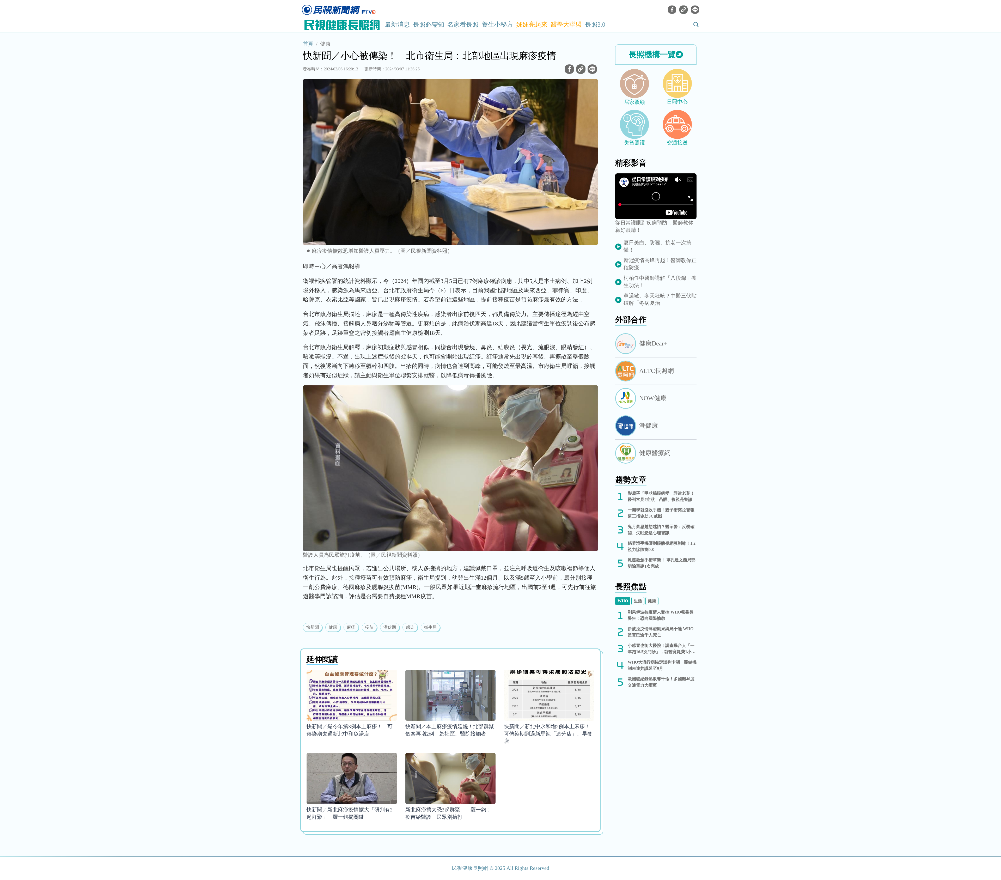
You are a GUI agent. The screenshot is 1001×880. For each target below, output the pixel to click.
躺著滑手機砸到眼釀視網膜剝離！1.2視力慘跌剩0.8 (661, 546)
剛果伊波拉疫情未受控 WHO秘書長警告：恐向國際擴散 (660, 615)
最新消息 (397, 24)
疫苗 (369, 627)
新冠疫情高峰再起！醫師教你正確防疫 (660, 263)
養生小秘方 (497, 24)
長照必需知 (428, 24)
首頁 (308, 44)
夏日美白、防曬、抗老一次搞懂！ (657, 246)
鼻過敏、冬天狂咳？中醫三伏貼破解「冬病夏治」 (660, 299)
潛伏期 (389, 627)
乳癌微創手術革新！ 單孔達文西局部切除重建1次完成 (661, 563)
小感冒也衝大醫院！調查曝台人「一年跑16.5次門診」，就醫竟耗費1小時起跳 (661, 649)
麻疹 (351, 627)
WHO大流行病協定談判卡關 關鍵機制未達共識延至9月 (662, 665)
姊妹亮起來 (531, 24)
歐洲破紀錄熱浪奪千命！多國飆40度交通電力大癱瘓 (661, 682)
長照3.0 (595, 24)
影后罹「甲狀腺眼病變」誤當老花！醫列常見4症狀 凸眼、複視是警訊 (661, 496)
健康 (325, 44)
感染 (410, 627)
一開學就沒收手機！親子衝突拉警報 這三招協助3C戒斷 (662, 513)
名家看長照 (463, 24)
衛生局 (430, 627)
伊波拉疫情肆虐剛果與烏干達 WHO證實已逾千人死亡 (660, 632)
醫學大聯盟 (566, 24)
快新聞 (312, 627)
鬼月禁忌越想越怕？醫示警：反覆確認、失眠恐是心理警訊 (661, 529)
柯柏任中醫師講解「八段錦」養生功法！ (660, 281)
